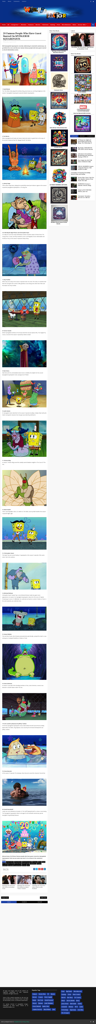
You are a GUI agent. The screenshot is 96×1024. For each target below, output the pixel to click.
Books (34, 1000)
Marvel (63, 997)
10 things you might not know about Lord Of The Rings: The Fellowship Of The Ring (81, 142)
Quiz (53, 1009)
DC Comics (77, 997)
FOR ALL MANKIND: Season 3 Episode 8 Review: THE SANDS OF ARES (85, 168)
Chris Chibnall (37, 1006)
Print (58, 24)
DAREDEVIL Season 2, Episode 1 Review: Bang (84, 184)
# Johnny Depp (10, 863)
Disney (35, 1003)
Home (3, 1)
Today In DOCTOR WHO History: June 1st (84, 190)
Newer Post (5, 897)
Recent (82, 136)
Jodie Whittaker (49, 1003)
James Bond (65, 1003)
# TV (28, 865)
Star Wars (70, 997)
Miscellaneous (66, 24)
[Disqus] (24, 923)
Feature (35, 994)
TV (48, 994)
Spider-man (45, 1006)
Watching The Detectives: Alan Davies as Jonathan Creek (8, 887)
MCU (76, 1007)
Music (63, 1000)
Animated (64, 1007)
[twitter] (93, 1)
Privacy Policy (25, 1021)
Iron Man (80, 1010)
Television (45, 24)
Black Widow (47, 1009)
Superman (73, 1010)
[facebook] (91, 1)
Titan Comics (76, 994)
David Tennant (49, 1000)
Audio (81, 1007)
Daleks (80, 1003)
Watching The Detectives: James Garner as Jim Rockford (38, 887)
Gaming (52, 24)
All (8, 24)
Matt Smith (73, 1003)
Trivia (69, 994)
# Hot (40, 862)
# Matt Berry (33, 863)
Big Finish (69, 991)
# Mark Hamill (25, 863)
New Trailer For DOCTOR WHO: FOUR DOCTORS (85, 161)
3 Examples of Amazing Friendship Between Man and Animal (80, 173)
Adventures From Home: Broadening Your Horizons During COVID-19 (85, 155)
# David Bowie (18, 862)
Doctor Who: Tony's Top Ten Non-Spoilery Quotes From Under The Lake (86, 179)
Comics (40, 997)
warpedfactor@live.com (8, 1007)
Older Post (43, 897)
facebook (24, 902)
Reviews (23, 24)
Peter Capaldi (48, 997)
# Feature (35, 862)
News (74, 24)
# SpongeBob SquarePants (15, 865)
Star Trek (40, 1000)
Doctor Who (82, 24)
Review (35, 997)
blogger (40, 902)
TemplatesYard (17, 1021)
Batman (40, 1003)
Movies (38, 24)
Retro (77, 1000)
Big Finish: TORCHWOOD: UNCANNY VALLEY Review (85, 148)
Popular (74, 136)
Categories (14, 24)
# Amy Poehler (10, 862)
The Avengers (65, 1013)
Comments (17, 1)
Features (31, 24)
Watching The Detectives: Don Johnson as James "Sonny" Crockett (23, 887)
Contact (24, 1)
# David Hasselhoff (27, 862)
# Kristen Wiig (18, 863)
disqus (8, 902)
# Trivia (24, 865)
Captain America (37, 1009)
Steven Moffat (70, 1000)
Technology (65, 1010)
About (9, 1)
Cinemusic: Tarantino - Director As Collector (84, 196)
